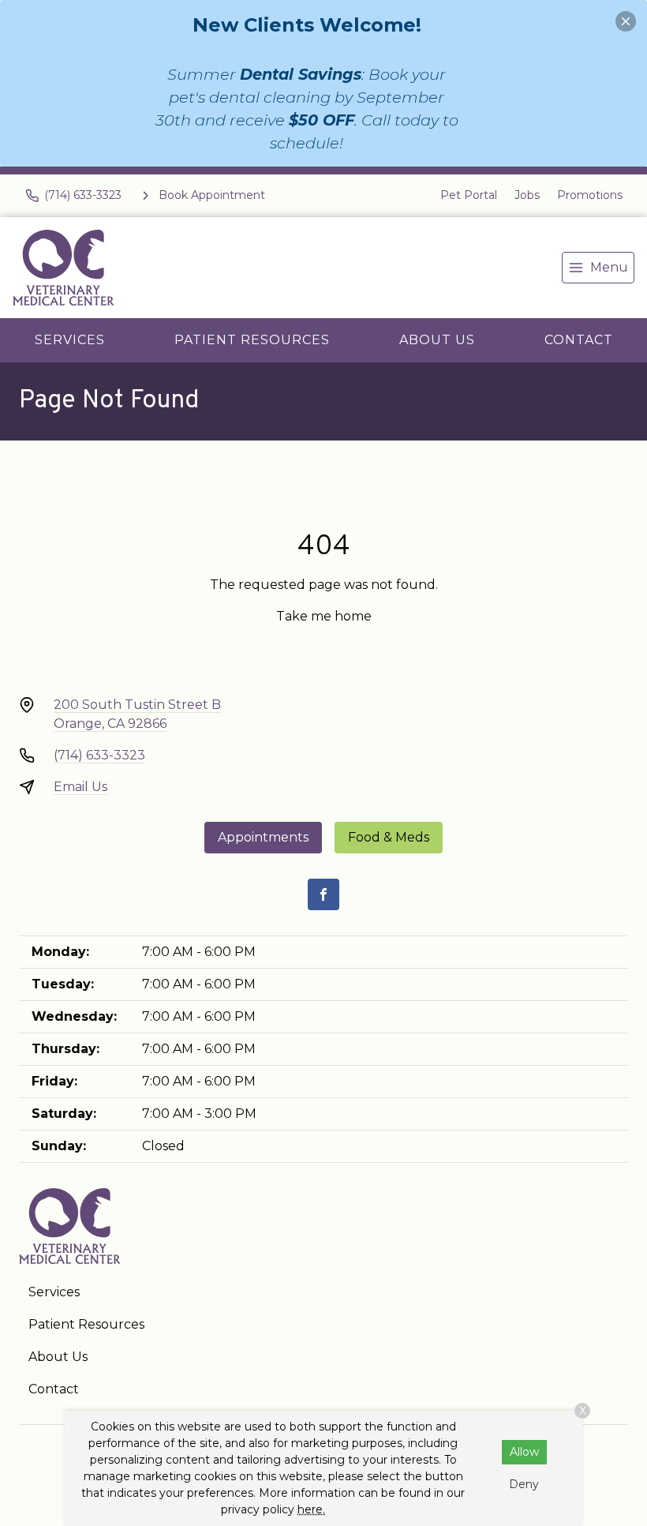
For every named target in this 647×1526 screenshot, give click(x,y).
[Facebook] (323, 894)
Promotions (590, 195)
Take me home (324, 616)
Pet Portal (468, 195)
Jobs (527, 195)
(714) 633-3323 (99, 755)
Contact (578, 339)
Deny (524, 1484)
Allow (524, 1452)
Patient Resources (252, 339)
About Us (437, 339)
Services (70, 339)
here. (311, 1509)
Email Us (80, 786)
